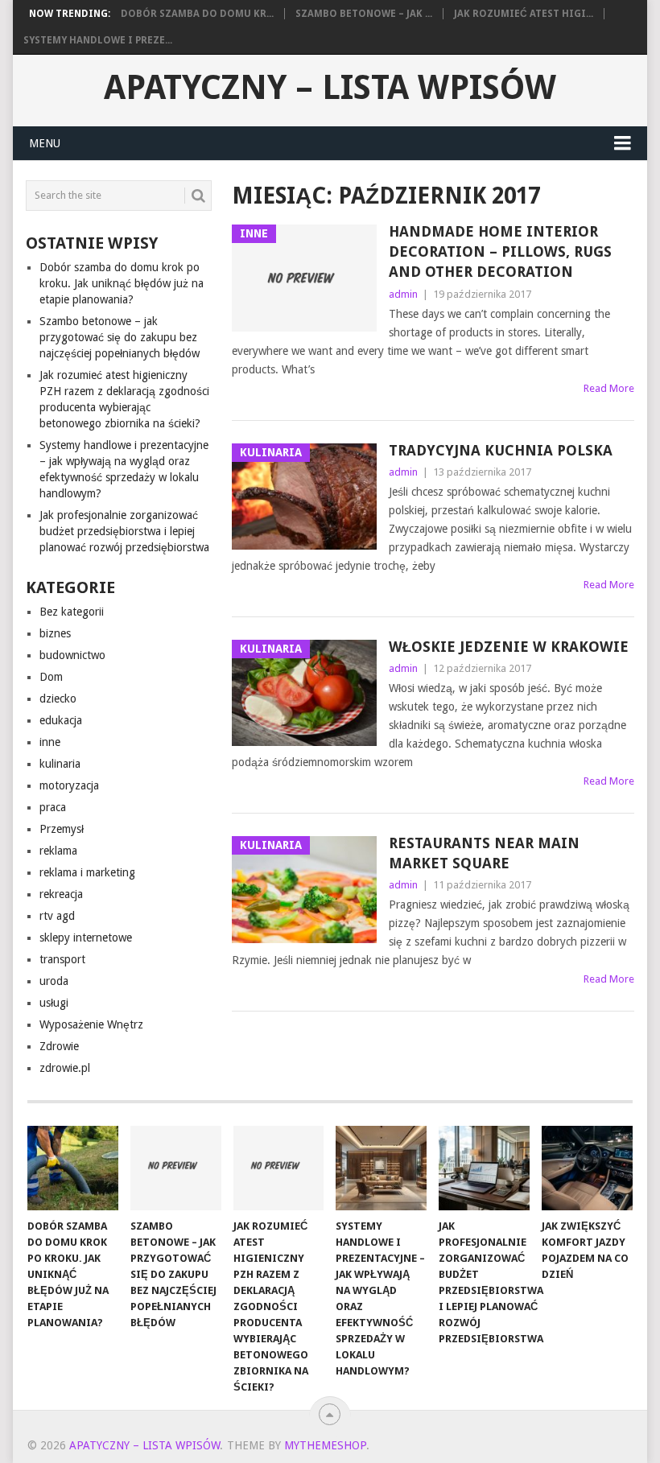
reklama (58, 850)
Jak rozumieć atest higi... (523, 13)
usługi (53, 1002)
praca (52, 807)
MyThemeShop (325, 1445)
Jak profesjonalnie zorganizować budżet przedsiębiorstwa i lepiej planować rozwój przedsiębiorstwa (124, 531)
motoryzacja (69, 785)
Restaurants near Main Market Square (484, 853)
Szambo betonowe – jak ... (363, 13)
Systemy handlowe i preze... (97, 40)
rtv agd (57, 915)
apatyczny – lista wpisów (330, 88)
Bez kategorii (71, 611)
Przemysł (61, 828)
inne (49, 742)
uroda (53, 981)
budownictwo (72, 655)
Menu (44, 143)
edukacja (60, 720)
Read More (609, 388)
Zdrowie (59, 1046)
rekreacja (61, 894)
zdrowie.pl (64, 1067)
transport (62, 959)
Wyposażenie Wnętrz (91, 1024)
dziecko (57, 698)
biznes (55, 633)
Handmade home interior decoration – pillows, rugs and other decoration (500, 251)
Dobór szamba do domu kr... (197, 13)
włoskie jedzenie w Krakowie (509, 646)
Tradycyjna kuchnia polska (501, 450)
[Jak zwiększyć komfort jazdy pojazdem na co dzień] (587, 1168)
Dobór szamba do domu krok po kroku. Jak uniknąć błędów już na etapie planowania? (121, 283)
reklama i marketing (87, 872)
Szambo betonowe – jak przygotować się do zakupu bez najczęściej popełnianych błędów (119, 337)
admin (403, 294)
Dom (51, 676)
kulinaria (59, 763)
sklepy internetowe (85, 937)
